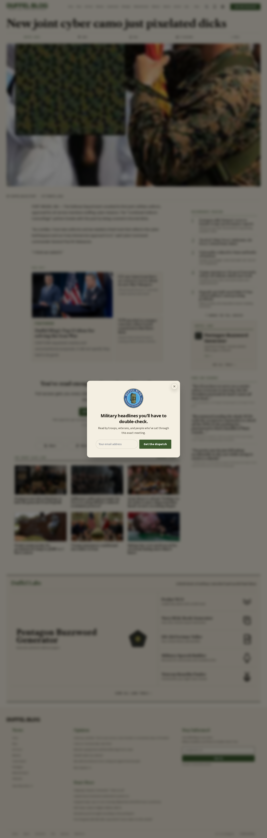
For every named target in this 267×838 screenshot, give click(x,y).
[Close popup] (174, 386)
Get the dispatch (155, 444)
